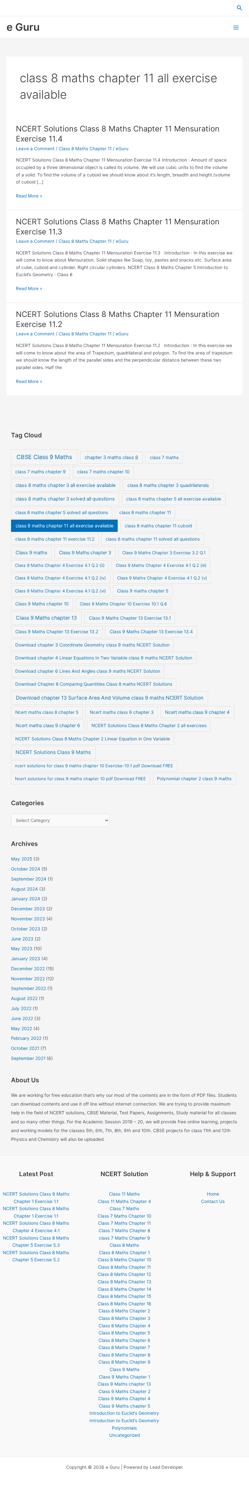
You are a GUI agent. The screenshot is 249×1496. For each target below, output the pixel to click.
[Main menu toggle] (236, 27)
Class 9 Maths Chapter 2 (124, 1391)
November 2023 (28, 918)
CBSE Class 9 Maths (44, 457)
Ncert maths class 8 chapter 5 (46, 712)
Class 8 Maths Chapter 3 (124, 1318)
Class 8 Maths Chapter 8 (124, 1354)
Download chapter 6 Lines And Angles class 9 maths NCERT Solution (87, 671)
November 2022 (28, 978)
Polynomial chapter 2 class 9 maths (194, 778)
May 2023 (21, 948)
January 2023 (25, 958)
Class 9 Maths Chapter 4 (124, 1398)
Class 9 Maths (124, 1369)
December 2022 (28, 968)
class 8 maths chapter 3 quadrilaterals (168, 485)
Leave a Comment (35, 148)
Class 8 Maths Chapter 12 (124, 1274)
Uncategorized (124, 1435)
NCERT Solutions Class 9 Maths (53, 752)
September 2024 (28, 879)
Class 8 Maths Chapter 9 (124, 1362)
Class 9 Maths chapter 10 (42, 603)
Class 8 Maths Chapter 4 (124, 1325)
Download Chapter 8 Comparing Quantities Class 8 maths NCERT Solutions (93, 684)
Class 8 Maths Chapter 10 (124, 1259)
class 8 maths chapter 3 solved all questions (65, 499)
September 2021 (28, 1058)
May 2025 (21, 858)
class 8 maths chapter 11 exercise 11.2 (54, 539)
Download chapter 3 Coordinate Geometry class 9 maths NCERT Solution (92, 644)
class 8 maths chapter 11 (145, 512)
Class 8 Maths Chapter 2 (124, 1310)
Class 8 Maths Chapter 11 (85, 148)
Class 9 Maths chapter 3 (85, 552)
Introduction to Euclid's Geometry (124, 1413)
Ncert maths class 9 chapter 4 (197, 712)
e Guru (23, 27)
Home (213, 1194)
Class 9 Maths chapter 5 (124, 1406)
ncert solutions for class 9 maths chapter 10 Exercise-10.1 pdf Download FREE (94, 765)
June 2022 (22, 1018)
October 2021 (25, 1048)
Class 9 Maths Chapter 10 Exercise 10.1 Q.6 (123, 603)
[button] (240, 8)
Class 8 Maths (124, 1245)
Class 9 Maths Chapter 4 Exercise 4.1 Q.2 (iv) (60, 577)
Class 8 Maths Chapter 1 (124, 1252)
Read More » (29, 196)
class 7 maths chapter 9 (40, 471)
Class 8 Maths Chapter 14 (124, 1289)
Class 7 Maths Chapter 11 (124, 1223)
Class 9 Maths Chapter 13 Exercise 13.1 (130, 618)
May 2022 (21, 1028)
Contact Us (213, 1201)
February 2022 (26, 1038)
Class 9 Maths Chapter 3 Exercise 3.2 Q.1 (164, 552)
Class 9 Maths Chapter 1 (124, 1376)
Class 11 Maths (124, 1194)
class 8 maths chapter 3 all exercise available (66, 485)
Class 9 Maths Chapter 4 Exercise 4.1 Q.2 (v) (162, 577)
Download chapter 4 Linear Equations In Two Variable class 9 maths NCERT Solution (103, 657)
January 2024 (25, 898)
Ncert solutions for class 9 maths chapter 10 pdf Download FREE (80, 778)
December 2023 (28, 908)
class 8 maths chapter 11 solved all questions (153, 539)
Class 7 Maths (124, 1208)
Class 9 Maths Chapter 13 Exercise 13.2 (56, 631)
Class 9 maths (31, 553)
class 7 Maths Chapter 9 (124, 1238)
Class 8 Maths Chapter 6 (124, 1340)
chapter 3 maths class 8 (111, 457)
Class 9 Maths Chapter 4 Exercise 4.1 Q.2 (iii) (161, 565)
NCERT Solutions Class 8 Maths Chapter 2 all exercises (149, 725)
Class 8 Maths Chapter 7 (124, 1347)
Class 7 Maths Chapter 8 (124, 1230)
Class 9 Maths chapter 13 (46, 618)
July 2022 (21, 1008)
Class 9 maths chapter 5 (142, 590)
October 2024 (25, 869)
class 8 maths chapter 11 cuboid (158, 525)
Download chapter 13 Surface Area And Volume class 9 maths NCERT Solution (109, 698)
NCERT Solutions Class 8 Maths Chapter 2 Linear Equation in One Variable (92, 738)
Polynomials (124, 1428)
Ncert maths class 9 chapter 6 (48, 725)
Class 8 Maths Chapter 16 (124, 1303)
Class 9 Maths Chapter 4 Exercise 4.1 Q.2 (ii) (60, 565)
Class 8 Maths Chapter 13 (124, 1281)
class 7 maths (164, 457)
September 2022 (28, 988)
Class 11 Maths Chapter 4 (124, 1201)
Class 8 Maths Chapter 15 (124, 1296)
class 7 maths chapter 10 (103, 471)
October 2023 (25, 928)
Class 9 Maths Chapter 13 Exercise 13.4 (151, 631)
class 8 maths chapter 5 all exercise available (173, 498)
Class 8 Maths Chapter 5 (124, 1332)
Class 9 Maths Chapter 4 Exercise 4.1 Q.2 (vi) (60, 590)
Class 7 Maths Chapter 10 (124, 1216)
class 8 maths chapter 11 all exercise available (64, 525)
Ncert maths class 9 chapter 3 (122, 712)
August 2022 (24, 998)
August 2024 (24, 889)
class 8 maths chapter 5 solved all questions (61, 512)
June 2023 (22, 938)
